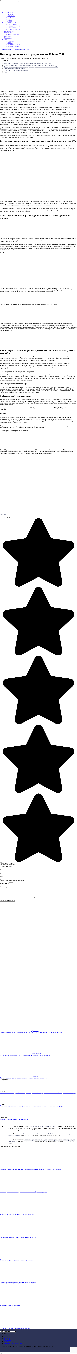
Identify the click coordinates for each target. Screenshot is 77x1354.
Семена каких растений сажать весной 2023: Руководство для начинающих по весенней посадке (31, 1032)
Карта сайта (7, 1340)
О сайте (6, 1336)
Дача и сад (8, 38)
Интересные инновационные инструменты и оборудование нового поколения (25, 1055)
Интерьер (11, 17)
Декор (10, 21)
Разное (6, 39)
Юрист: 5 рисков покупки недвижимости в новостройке (18, 1282)
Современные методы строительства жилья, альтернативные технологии (23, 1078)
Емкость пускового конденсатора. (14, 68)
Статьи (10, 43)
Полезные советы (14, 44)
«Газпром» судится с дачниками (10, 1305)
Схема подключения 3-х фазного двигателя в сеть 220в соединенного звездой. (29, 65)
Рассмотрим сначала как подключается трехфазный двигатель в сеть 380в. (27, 63)
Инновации (8, 36)
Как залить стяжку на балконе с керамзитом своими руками (19, 1237)
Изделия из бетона (14, 26)
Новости (11, 41)
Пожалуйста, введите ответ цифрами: (12, 880)
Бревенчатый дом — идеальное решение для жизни (16, 1260)
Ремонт (10, 14)
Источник (3, 514)
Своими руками (13, 46)
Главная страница (5, 49)
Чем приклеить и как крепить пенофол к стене (15, 1328)
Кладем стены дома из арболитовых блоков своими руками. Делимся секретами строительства (30, 1169)
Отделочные (12, 24)
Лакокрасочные (13, 27)
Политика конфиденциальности (14, 1343)
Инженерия (8, 33)
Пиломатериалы (14, 29)
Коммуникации (13, 34)
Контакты (7, 1338)
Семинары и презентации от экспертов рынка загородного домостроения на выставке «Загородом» (32, 1106)
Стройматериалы (10, 22)
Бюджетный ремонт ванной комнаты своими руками (17, 1214)
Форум (6, 1341)
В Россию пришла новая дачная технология (14, 1119)
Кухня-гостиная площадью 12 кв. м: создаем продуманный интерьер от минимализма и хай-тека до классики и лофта (37, 1093)
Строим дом (8, 12)
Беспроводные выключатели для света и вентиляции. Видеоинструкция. (23, 1192)
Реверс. (6, 72)
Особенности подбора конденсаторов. (16, 70)
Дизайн (10, 19)
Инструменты (9, 31)
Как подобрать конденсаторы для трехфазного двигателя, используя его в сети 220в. (31, 67)
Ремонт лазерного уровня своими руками (43, 1126)
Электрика (11, 16)
